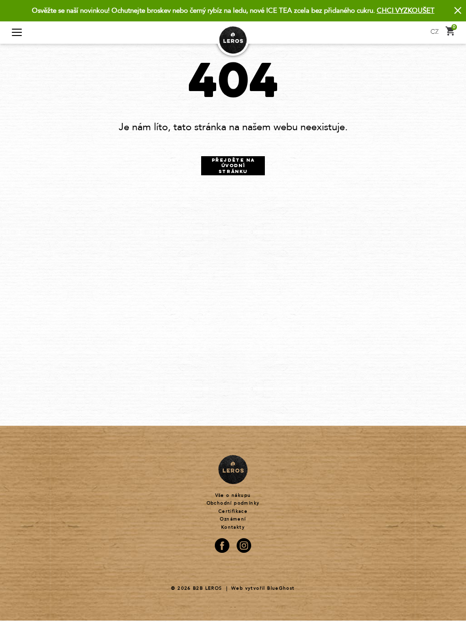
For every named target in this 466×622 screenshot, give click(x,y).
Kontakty (233, 527)
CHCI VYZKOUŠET (406, 10)
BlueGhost (281, 588)
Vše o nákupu (233, 495)
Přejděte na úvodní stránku (233, 166)
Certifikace (233, 511)
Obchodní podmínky (233, 503)
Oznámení (233, 519)
